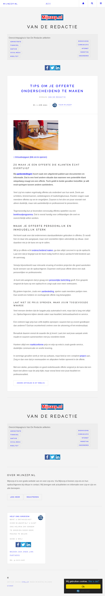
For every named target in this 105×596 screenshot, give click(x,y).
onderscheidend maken (42, 250)
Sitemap (10, 585)
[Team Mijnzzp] (40, 517)
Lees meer (15, 497)
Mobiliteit (14, 56)
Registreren (33, 497)
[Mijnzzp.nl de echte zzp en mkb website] (52, 17)
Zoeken (92, 3)
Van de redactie (57, 97)
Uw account (83, 3)
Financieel (14, 45)
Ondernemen (84, 55)
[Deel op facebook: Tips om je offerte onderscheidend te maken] (47, 70)
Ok (83, 586)
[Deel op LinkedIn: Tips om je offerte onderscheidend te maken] (57, 70)
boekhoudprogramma (23, 214)
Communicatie (83, 44)
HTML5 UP (25, 582)
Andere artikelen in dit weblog (31, 383)
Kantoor (13, 49)
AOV (48, 4)
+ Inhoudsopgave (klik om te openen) (30, 157)
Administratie (15, 41)
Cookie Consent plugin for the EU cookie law (83, 591)
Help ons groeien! (20, 516)
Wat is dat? (93, 581)
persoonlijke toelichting (59, 280)
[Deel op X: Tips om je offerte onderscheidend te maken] (52, 70)
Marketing (85, 52)
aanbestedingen (24, 174)
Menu (101, 3)
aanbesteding (47, 291)
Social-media (15, 52)
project (83, 356)
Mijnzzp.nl (10, 4)
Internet (85, 48)
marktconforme (37, 344)
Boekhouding (83, 41)
